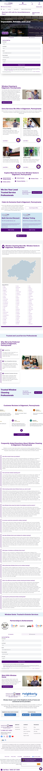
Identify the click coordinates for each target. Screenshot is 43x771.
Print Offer (11, 229)
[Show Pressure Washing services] (27, 181)
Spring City (30, 316)
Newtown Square (5, 312)
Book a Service (38, 392)
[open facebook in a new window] (2, 736)
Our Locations (36, 729)
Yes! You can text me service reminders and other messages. (14, 67)
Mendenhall (18, 309)
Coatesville (18, 293)
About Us (25, 729)
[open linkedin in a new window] (10, 736)
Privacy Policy (38, 71)
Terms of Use (7, 756)
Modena (4, 310)
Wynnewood (30, 323)
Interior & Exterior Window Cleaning (7, 178)
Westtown (4, 323)
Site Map (35, 731)
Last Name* (5, 46)
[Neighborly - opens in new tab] (5, 740)
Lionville (30, 306)
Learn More (5, 140)
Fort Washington (31, 299)
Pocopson (17, 315)
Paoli (29, 312)
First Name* (4, 638)
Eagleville (4, 297)
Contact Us (25, 733)
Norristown (17, 312)
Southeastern (18, 316)
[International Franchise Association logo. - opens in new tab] (2, 740)
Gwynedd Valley (5, 303)
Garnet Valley (5, 300)
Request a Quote (21, 64)
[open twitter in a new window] (4, 736)
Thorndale (4, 319)
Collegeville (30, 293)
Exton (29, 297)
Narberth (30, 310)
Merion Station (31, 309)
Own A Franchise (26, 731)
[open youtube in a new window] (12, 736)
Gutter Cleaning (6, 157)
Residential (12, 37)
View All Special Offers (33, 207)
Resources (36, 724)
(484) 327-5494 (7, 730)
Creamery (30, 294)
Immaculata (30, 303)
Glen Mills (30, 300)
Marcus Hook (31, 307)
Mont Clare (17, 310)
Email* (4, 50)
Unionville (30, 319)
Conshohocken (18, 294)
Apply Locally (26, 735)
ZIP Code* (4, 59)
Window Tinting (26, 157)
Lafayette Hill (5, 306)
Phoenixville (30, 313)
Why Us (25, 727)
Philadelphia (18, 313)
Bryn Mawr (30, 290)
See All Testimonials (21, 434)
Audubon (4, 287)
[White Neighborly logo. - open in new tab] (3, 1)
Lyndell (4, 307)
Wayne (30, 322)
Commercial (32, 37)
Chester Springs (31, 291)
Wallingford (17, 322)
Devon (17, 296)
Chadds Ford (5, 291)
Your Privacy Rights (37, 756)
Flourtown (17, 299)
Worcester (17, 323)
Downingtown (31, 296)
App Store (26, 715)
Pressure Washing (7, 128)
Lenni (17, 306)
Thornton (17, 319)
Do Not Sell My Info (27, 756)
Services (17, 724)
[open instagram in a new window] (7, 736)
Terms (34, 71)
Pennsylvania (16, 9)
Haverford (17, 303)
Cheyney (4, 293)
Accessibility (19, 756)
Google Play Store (36, 715)
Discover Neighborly (10, 715)
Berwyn (30, 287)
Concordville (5, 294)
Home (4, 9)
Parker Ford (5, 313)
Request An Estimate (7, 102)
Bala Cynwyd (18, 287)
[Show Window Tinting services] (41, 178)
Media (4, 309)
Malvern (17, 307)
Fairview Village (5, 299)
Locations (9, 9)
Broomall (17, 290)
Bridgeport (4, 290)
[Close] (41, 13)
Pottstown (30, 315)
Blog (35, 727)
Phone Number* (5, 55)
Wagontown (5, 322)
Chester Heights (18, 291)
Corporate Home (37, 733)
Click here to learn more (36, 13)
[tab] (11, 37)
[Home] (1, 9)
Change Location (39, 6)
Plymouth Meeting (5, 315)
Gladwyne (17, 300)
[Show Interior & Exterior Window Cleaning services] (13, 178)
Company (25, 724)
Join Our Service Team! (7, 686)
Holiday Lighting (27, 128)
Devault (4, 296)
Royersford (4, 316)
